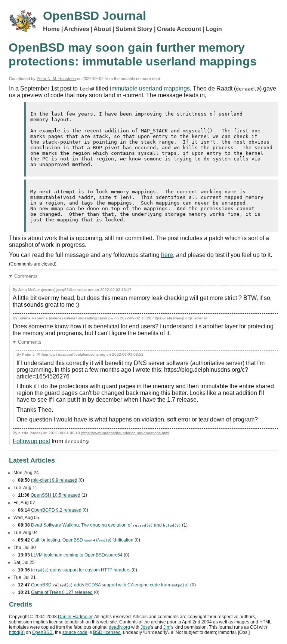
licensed (107, 632)
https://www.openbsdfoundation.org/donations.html (125, 433)
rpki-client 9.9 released (54, 480)
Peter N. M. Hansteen (56, 78)
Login (214, 29)
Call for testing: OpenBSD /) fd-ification (82, 540)
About (102, 29)
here (167, 255)
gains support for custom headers (80, 570)
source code (74, 632)
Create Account (179, 29)
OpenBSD (42, 632)
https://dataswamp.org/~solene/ (179, 318)
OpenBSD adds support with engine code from (110, 585)
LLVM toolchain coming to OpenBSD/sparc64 (77, 555)
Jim (166, 627)
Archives (76, 29)
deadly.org (119, 627)
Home (51, 29)
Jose (145, 627)
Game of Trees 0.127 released (62, 592)
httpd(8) (17, 632)
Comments (26, 276)
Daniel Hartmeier (75, 616)
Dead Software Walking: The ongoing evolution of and (106, 525)
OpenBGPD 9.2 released (56, 510)
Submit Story (133, 29)
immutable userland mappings (150, 88)
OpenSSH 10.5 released (55, 495)
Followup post (31, 441)
